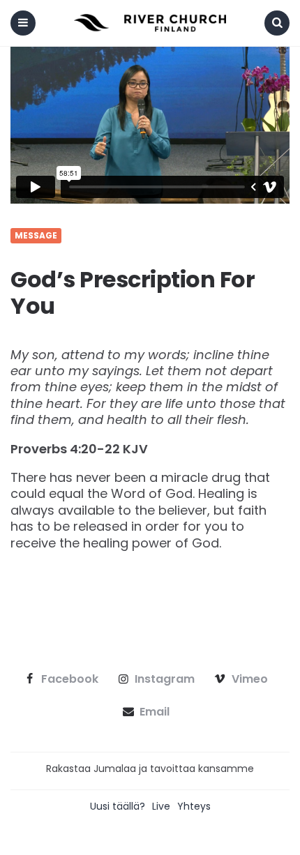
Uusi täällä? (117, 806)
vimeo (250, 679)
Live (161, 806)
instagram (165, 679)
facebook (69, 679)
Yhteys (194, 806)
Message (36, 236)
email (155, 712)
